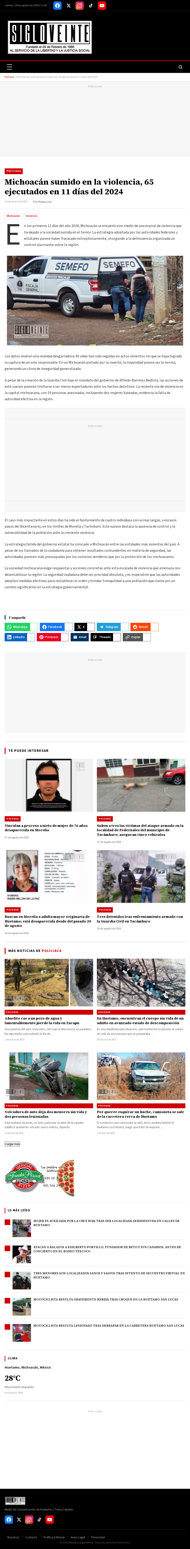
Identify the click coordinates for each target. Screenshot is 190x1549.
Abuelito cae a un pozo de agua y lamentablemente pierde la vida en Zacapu (42, 1020)
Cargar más (12, 1144)
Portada (9, 77)
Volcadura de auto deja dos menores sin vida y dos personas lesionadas (46, 1114)
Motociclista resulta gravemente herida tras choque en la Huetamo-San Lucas (105, 1299)
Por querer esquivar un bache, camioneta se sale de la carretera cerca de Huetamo (140, 1114)
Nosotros (13, 1537)
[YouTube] (102, 5)
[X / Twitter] (68, 5)
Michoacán (13, 215)
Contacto (31, 1537)
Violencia (31, 215)
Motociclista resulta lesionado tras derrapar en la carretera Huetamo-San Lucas (108, 1326)
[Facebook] (57, 5)
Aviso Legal (78, 1537)
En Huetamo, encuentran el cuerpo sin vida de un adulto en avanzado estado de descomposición (140, 1020)
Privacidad (98, 1537)
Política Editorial (54, 1537)
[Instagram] (80, 5)
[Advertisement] (95, 121)
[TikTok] (91, 5)
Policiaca (13, 171)
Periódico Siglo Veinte (80, 1543)
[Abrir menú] (9, 67)
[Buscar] (180, 67)
